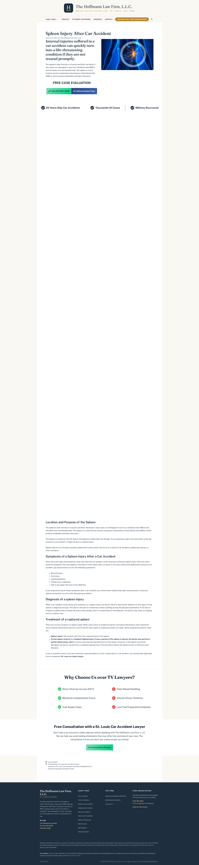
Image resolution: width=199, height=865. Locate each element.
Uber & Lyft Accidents (85, 816)
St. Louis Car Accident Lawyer (68, 764)
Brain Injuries (82, 824)
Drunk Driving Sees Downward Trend (61, 769)
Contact (109, 19)
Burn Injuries (82, 828)
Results (65, 19)
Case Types (51, 19)
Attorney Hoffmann (81, 19)
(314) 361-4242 (45, 828)
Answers (98, 19)
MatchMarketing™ (152, 861)
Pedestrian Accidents (85, 808)
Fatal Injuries (52, 764)
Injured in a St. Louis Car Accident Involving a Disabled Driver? (70, 766)
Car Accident (52, 762)
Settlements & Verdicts (113, 800)
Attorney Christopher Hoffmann (115, 796)
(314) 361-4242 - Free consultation (132, 19)
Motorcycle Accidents (85, 804)
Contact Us (109, 804)
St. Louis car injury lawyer (72, 656)
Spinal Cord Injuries (84, 820)
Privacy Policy (44, 861)
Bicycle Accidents (84, 812)
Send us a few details (140, 807)
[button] (152, 19)
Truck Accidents (83, 800)
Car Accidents (83, 796)
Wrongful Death (83, 832)
